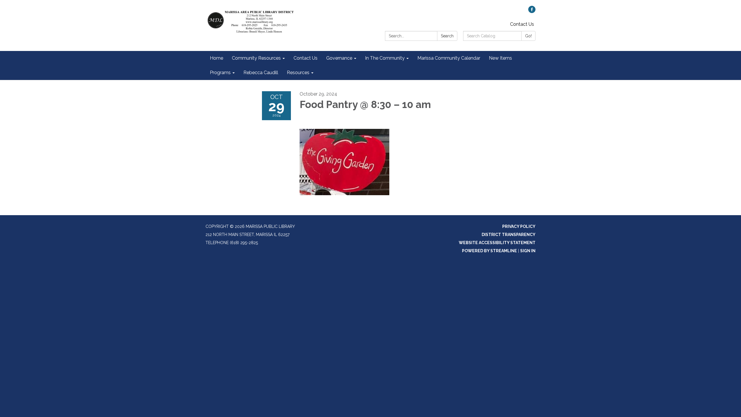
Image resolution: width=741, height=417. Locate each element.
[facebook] (531, 11)
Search (447, 36)
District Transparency (508, 234)
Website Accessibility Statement (497, 242)
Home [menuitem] (216, 58)
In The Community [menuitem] (385, 58)
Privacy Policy (518, 226)
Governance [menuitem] (339, 58)
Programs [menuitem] (220, 72)
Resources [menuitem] (298, 72)
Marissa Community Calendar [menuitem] (448, 58)
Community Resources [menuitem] (256, 58)
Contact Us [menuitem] (306, 58)
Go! (528, 36)
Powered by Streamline (489, 250)
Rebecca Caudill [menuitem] (260, 72)
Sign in (527, 250)
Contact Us (522, 24)
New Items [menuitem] (500, 58)
